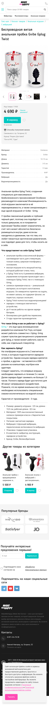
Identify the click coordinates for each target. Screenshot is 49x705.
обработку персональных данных (36, 568)
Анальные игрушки (38, 16)
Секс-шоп (5, 22)
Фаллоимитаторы (21, 16)
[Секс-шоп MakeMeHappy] (24, 3)
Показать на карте (14, 647)
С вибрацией (6, 25)
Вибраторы (8, 16)
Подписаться (32, 556)
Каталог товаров (18, 22)
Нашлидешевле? (24, 111)
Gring (3, 327)
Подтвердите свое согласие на (25, 568)
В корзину (12, 120)
